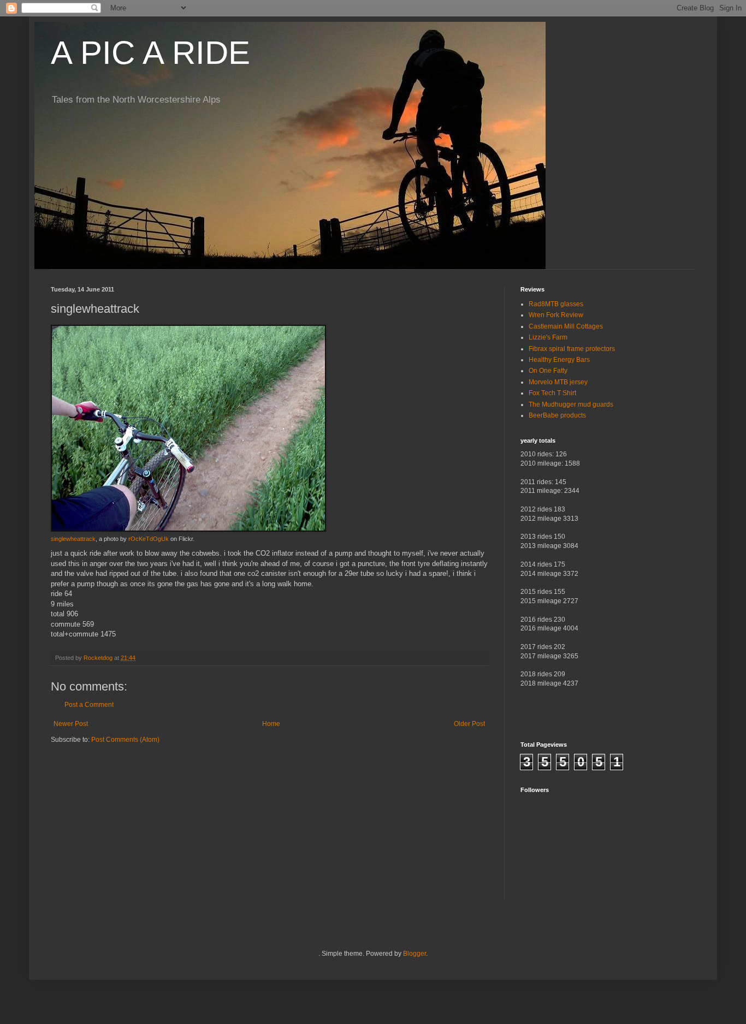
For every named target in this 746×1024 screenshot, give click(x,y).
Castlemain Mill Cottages (566, 326)
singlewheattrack (73, 538)
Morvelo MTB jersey (558, 382)
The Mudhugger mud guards (571, 404)
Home (271, 724)
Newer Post (71, 724)
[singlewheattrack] (188, 529)
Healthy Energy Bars (559, 360)
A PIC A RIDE (150, 52)
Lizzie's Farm (548, 337)
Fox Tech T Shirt (552, 393)
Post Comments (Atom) (125, 739)
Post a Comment (89, 705)
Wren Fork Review (556, 315)
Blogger (414, 953)
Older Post (469, 724)
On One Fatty (548, 370)
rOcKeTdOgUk (148, 538)
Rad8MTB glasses (556, 304)
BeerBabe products (557, 415)
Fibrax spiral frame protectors (572, 349)
